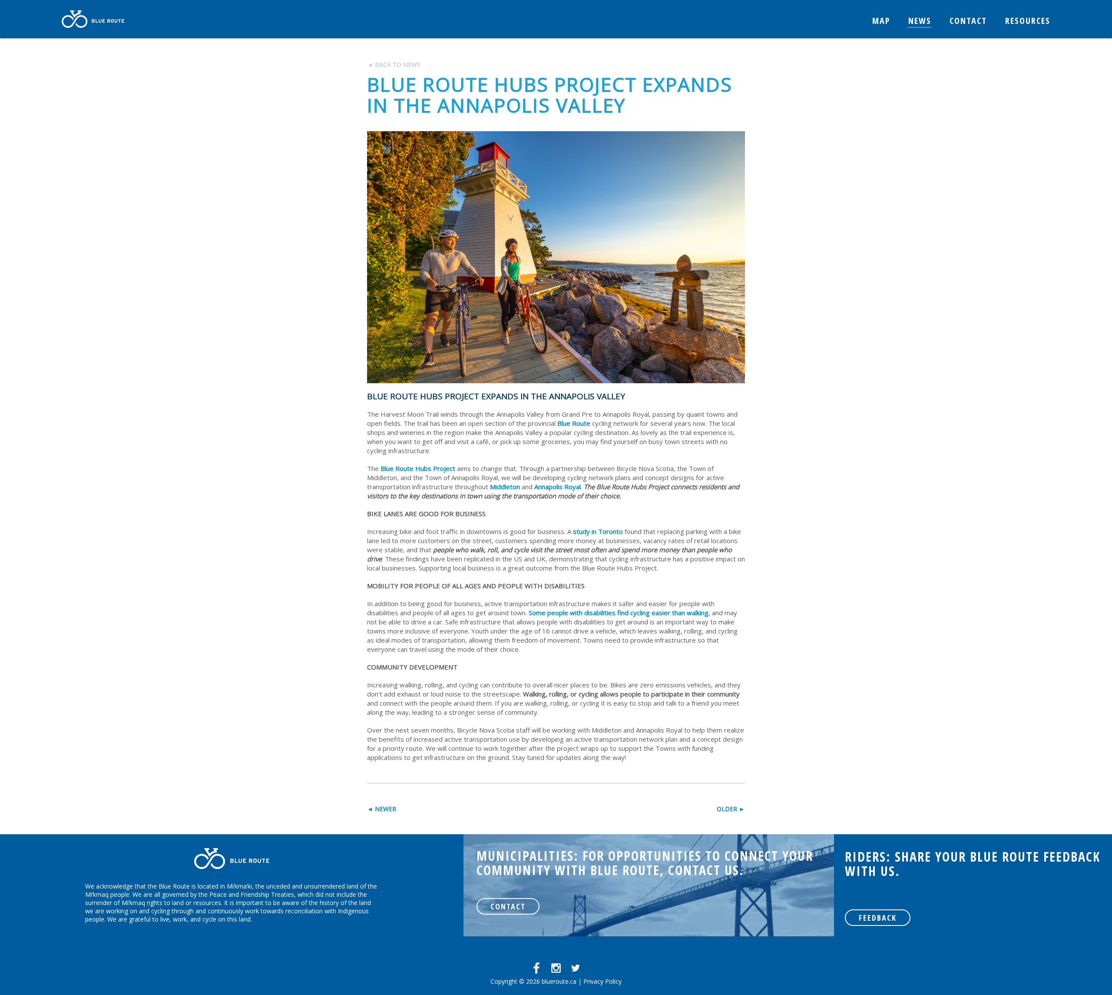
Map (881, 21)
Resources (1027, 21)
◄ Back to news (393, 64)
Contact (968, 21)
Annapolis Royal (557, 486)
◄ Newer (381, 809)
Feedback (878, 917)
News (919, 21)
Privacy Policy (602, 981)
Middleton (505, 486)
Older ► (731, 809)
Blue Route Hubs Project (418, 468)
